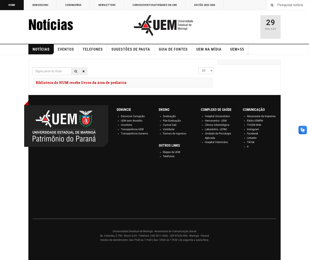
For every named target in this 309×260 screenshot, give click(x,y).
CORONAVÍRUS (73, 5)
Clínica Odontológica (217, 124)
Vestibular (169, 129)
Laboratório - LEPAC (216, 129)
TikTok (250, 142)
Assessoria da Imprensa (261, 116)
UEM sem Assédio (131, 120)
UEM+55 (237, 49)
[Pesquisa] (76, 71)
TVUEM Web (254, 124)
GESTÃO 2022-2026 (204, 5)
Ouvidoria (126, 124)
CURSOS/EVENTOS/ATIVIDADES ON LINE (154, 5)
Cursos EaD (170, 124)
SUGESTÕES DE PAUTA (130, 49)
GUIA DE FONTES (173, 49)
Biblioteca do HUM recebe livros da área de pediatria (81, 82)
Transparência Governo (134, 133)
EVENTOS (66, 49)
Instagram (253, 129)
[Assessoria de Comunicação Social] (59, 25)
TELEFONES (93, 49)
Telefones (168, 156)
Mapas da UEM (171, 152)
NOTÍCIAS (41, 49)
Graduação (169, 116)
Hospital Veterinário (216, 142)
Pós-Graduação (172, 120)
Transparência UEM (132, 129)
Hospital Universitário (217, 116)
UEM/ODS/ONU (40, 5)
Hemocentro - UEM (216, 120)
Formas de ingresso (174, 133)
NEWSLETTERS (106, 5)
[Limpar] (83, 71)
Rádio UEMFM (255, 120)
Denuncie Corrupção (133, 116)
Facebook (252, 133)
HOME (11, 5)
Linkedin (252, 138)
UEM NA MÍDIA (209, 49)
